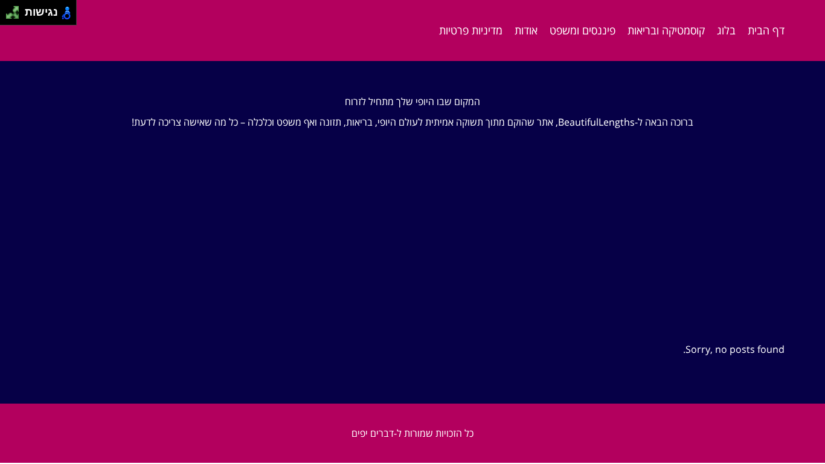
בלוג (726, 30)
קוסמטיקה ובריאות (666, 30)
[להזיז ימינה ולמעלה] (16, 9)
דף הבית (766, 30)
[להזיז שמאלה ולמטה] (9, 16)
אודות (526, 30)
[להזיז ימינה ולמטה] (16, 16)
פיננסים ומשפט (582, 30)
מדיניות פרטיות (470, 30)
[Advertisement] (412, 253)
